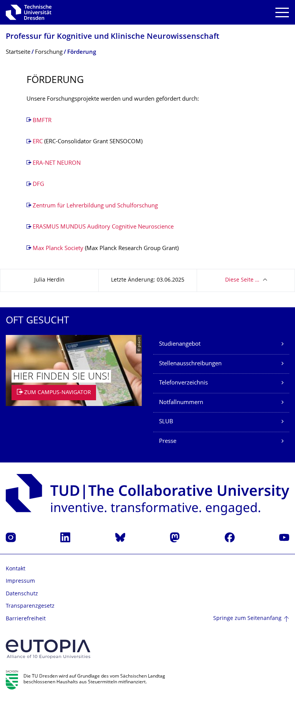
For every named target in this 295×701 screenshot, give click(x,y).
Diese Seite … (242, 280)
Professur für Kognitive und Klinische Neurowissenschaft (112, 37)
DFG (38, 184)
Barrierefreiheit (26, 618)
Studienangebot (180, 344)
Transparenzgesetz (30, 606)
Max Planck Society (58, 249)
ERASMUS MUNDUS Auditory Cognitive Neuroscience (103, 227)
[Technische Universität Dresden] (28, 12)
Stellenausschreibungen (190, 364)
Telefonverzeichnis (183, 383)
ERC (38, 142)
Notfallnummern (181, 403)
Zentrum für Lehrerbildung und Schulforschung (95, 206)
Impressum (20, 581)
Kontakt (15, 569)
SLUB (166, 422)
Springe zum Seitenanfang (247, 618)
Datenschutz (22, 594)
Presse (167, 441)
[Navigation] (282, 12)
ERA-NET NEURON (57, 163)
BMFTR (42, 121)
